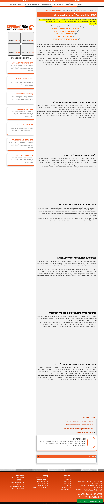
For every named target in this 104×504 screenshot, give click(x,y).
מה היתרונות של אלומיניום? (84, 433)
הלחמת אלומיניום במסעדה (24, 155)
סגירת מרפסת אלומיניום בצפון (70, 10)
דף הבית (94, 10)
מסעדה (14, 58)
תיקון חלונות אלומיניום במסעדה (22, 63)
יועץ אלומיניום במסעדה (25, 124)
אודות (80, 4)
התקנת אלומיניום (70, 4)
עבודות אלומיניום (46, 4)
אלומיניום (28, 52)
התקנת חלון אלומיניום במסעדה (22, 140)
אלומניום (28, 40)
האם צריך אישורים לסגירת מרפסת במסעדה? (79, 425)
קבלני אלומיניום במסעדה (24, 94)
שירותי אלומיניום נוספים (32, 4)
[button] (66, 421)
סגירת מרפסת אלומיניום (85, 10)
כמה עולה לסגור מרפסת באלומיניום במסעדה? (79, 421)
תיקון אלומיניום (58, 4)
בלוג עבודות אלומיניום (16, 4)
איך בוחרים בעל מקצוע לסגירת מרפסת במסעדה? (78, 429)
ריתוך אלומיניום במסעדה (24, 78)
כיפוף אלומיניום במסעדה (24, 109)
